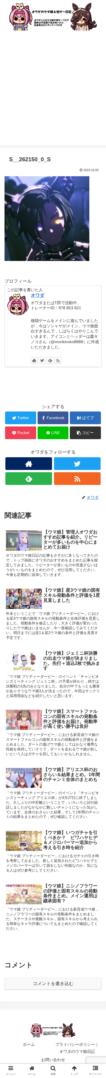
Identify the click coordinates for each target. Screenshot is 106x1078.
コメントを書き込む (53, 983)
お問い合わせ (53, 1059)
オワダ (37, 295)
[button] (95, 694)
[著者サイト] (34, 360)
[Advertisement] (53, 92)
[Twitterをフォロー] (42, 360)
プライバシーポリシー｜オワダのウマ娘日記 (77, 1048)
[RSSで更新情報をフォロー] (58, 360)
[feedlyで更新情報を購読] (50, 360)
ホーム (29, 1044)
